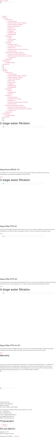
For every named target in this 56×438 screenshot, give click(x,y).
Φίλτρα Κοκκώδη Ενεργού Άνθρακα (17, 23)
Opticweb (16, 436)
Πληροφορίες (6, 61)
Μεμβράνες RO (12, 32)
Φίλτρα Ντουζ (11, 47)
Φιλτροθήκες (8, 36)
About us (5, 424)
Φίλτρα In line (11, 27)
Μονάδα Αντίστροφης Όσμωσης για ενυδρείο (20, 56)
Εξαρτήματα (8, 59)
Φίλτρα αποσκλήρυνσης (14, 26)
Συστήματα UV (12, 57)
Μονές (10, 37)
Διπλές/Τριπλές (12, 39)
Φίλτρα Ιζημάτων (12, 21)
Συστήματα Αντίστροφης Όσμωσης (14, 52)
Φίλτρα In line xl (12, 29)
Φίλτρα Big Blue (12, 34)
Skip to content (4, 1)
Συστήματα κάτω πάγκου (14, 46)
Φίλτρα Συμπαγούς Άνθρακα (15, 24)
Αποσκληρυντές (12, 51)
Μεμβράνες (11, 31)
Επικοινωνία (6, 64)
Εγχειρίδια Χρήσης (10, 62)
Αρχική (4, 16)
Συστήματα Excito (13, 44)
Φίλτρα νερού (8, 19)
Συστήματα (8, 42)
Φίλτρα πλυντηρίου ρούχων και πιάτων (18, 49)
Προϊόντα (5, 18)
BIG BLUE (10, 41)
